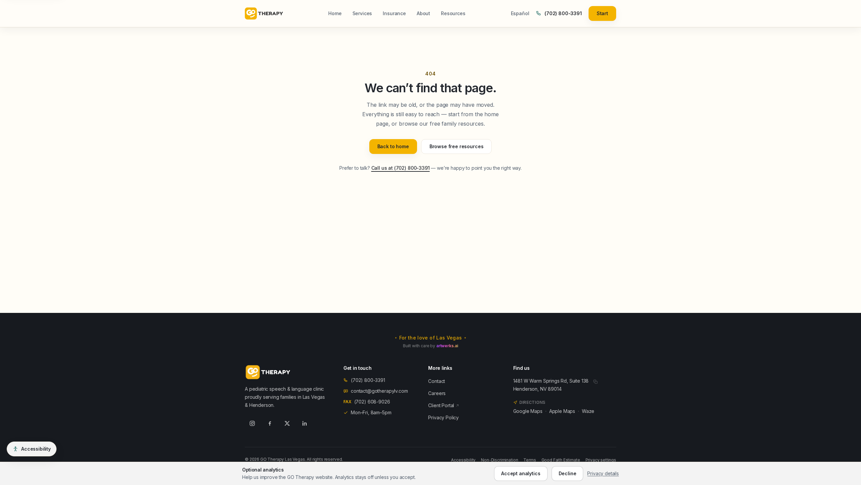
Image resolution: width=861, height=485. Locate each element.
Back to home (393, 146)
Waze (588, 411)
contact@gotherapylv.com (379, 391)
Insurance (394, 13)
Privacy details (603, 473)
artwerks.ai (447, 345)
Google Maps (527, 411)
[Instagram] (252, 423)
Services (362, 13)
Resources (453, 13)
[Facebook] (269, 423)
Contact (436, 381)
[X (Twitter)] (287, 423)
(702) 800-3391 (563, 13)
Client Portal (441, 405)
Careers (437, 393)
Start (602, 13)
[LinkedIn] (304, 423)
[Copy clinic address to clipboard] (595, 382)
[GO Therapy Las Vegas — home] (264, 13)
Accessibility (463, 459)
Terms (529, 459)
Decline (567, 473)
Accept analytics (520, 473)
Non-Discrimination (499, 459)
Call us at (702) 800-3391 (400, 168)
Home (334, 13)
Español (520, 13)
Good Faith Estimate (560, 459)
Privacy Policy (443, 417)
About (423, 13)
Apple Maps (562, 411)
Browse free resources (456, 146)
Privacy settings (601, 459)
